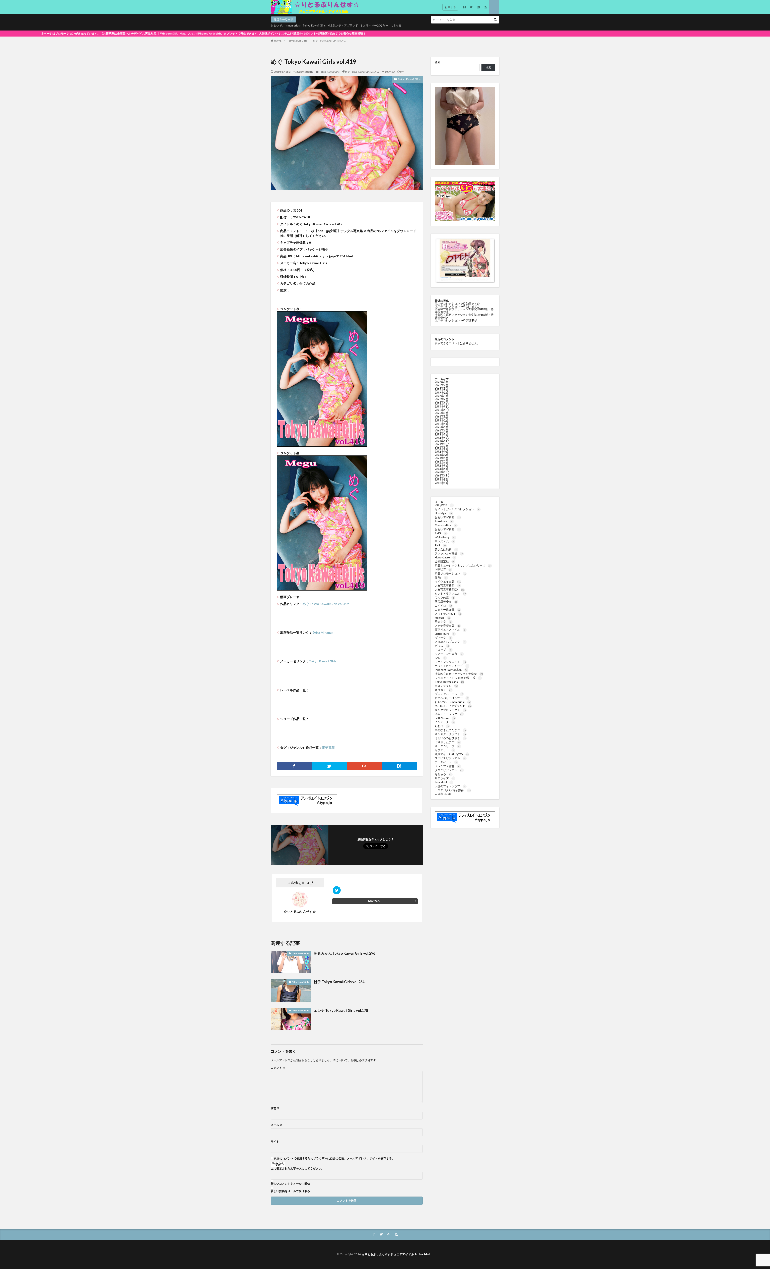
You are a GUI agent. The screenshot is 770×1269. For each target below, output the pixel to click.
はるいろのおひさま (450, 738)
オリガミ (443, 690)
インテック (445, 722)
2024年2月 (441, 466)
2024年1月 (441, 469)
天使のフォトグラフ (450, 786)
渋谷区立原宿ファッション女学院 (459, 673)
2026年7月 (441, 384)
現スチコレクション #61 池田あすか (457, 306)
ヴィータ (443, 637)
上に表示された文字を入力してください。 (297, 1168)
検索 (437, 62)
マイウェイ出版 (448, 581)
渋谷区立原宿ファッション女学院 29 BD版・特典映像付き (464, 316)
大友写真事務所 (447, 585)
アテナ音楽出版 (447, 625)
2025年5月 (441, 424)
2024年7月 (441, 452)
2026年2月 (441, 398)
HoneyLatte (445, 557)
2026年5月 (441, 390)
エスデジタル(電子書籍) (453, 790)
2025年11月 (442, 407)
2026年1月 (441, 401)
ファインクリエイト (450, 661)
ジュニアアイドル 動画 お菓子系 (457, 677)
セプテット (444, 750)
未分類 (439, 793)
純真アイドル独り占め (452, 754)
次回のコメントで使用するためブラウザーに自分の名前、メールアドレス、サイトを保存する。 (334, 1158)
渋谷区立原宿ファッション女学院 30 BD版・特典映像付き (464, 310)
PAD (440, 657)
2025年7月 (441, 418)
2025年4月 (441, 427)
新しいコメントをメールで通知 (290, 1183)
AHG (440, 533)
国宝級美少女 (446, 601)
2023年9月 (441, 480)
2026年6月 (441, 387)
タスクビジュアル (449, 770)
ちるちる (395, 25)
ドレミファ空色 (447, 766)
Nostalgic (443, 513)
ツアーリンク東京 (448, 653)
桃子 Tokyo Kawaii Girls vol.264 (339, 982)
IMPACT (443, 569)
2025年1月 (441, 435)
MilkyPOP (443, 505)
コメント (278, 1067)
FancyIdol (444, 782)
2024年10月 (442, 443)
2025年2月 (441, 432)
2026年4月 (441, 393)
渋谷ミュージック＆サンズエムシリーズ (463, 565)
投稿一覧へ (374, 900)
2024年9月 (441, 446)
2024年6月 (441, 455)
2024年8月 (441, 449)
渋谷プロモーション (450, 573)
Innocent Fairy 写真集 (451, 669)
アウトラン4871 (448, 613)
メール (277, 1124)
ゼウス (442, 645)
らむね (442, 726)
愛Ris (441, 577)
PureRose (443, 521)
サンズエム (444, 541)
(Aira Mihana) (322, 632)
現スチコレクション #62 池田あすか (457, 303)
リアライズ (445, 778)
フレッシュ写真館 (449, 553)
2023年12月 (442, 472)
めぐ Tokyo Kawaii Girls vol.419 (329, 40)
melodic (442, 617)
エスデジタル (446, 685)
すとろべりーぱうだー (374, 25)
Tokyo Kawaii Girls (314, 25)
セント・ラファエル (450, 593)
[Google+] (364, 766)
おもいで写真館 (448, 517)
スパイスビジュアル (450, 758)
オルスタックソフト (450, 734)
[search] (495, 19)
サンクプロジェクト (450, 710)
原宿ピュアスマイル (450, 629)
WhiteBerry (445, 537)
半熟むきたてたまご (450, 730)
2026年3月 (441, 396)
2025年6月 (441, 421)
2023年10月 (442, 477)
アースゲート (446, 762)
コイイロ (443, 605)
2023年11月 (442, 474)
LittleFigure (444, 633)
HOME (278, 40)
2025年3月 (441, 429)
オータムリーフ (447, 746)
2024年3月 (441, 463)
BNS (440, 545)
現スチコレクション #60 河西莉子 (456, 320)
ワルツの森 (444, 597)
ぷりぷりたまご (447, 742)
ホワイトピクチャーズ (452, 665)
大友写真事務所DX (450, 589)
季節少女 (443, 621)
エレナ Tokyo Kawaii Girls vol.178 (341, 1010)
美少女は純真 (446, 549)
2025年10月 (442, 410)
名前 (275, 1108)
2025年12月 (442, 404)
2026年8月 (441, 382)
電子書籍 (328, 747)
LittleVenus (445, 718)
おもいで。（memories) (286, 25)
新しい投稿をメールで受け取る (290, 1191)
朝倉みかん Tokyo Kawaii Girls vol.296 (344, 953)
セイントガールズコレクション (457, 509)
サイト (275, 1141)
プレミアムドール (449, 694)
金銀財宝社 (445, 561)
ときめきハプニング (450, 641)
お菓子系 (450, 7)
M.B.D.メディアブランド (343, 25)
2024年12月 (442, 438)
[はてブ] (399, 766)
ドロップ (443, 649)
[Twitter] (329, 766)
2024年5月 (441, 457)
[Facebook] (294, 766)
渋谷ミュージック (449, 714)
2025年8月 (441, 415)
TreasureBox (445, 525)
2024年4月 (441, 460)
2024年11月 (442, 441)
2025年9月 (441, 413)
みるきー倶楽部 (447, 609)
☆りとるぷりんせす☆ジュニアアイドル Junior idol (397, 1254)
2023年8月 (441, 483)
